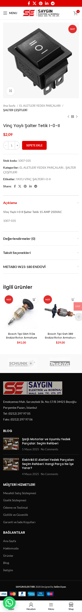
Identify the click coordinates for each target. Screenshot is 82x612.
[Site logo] (41, 12)
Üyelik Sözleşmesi (14, 500)
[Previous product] (68, 117)
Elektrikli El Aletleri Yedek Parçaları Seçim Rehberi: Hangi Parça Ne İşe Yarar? (48, 464)
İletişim (8, 570)
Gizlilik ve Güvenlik (15, 514)
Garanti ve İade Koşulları (19, 522)
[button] (9, 602)
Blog (6, 563)
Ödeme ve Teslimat (15, 507)
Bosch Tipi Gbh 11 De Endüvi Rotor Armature (21, 335)
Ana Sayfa (9, 105)
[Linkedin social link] (47, 3)
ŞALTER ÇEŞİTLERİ (15, 110)
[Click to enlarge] (10, 91)
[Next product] (77, 117)
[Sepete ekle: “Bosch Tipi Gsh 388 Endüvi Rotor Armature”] (73, 299)
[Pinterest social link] (41, 3)
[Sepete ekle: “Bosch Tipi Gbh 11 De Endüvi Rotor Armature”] (34, 299)
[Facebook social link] (28, 3)
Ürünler (8, 555)
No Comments (49, 449)
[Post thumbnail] (11, 444)
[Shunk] (22, 363)
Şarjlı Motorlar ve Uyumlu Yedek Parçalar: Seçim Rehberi (46, 441)
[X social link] (34, 3)
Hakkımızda (11, 548)
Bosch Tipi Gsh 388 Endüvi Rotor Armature (60, 335)
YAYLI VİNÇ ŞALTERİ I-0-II (33, 179)
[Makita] (60, 363)
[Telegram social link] (53, 3)
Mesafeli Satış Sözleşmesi (19, 493)
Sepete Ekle (34, 145)
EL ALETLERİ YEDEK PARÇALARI (40, 105)
